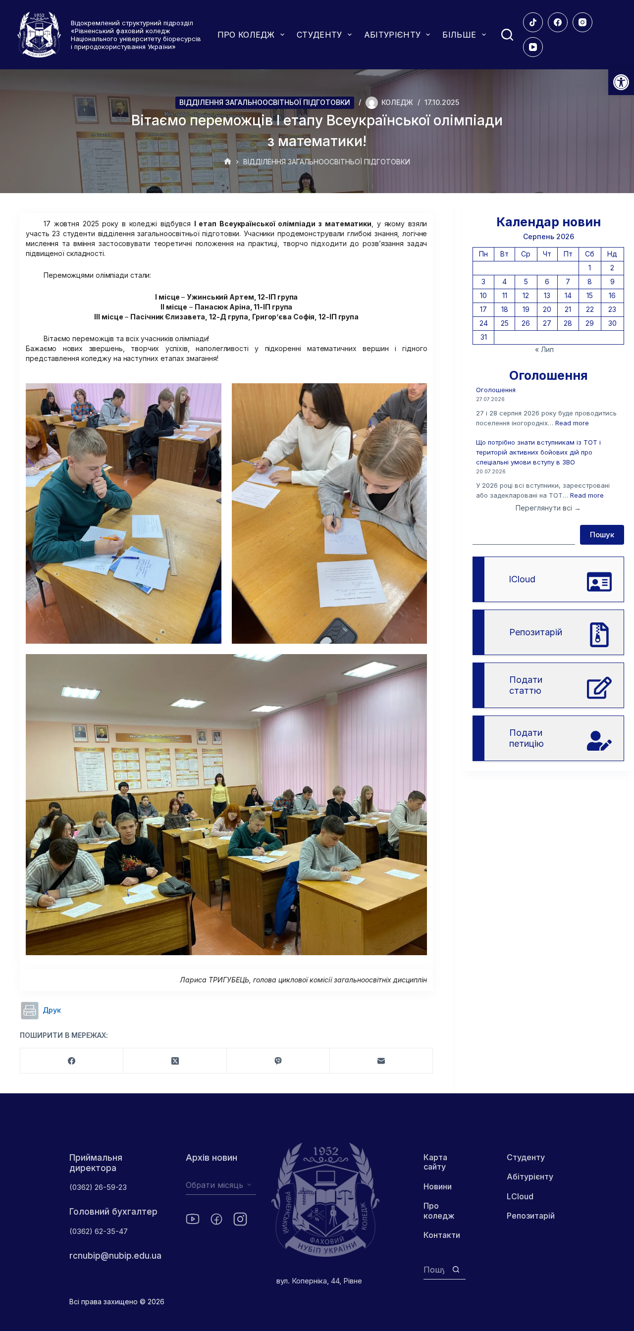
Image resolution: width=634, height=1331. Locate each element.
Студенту (526, 1157)
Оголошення (496, 390)
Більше (459, 35)
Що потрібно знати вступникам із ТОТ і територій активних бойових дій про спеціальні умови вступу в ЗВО (538, 452)
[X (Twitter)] (174, 1061)
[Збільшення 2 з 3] (414, 396)
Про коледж (439, 1210)
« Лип (544, 349)
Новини (437, 1186)
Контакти (441, 1235)
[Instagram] (582, 22)
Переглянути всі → (548, 508)
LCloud (520, 1196)
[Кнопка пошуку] (456, 1269)
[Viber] (278, 1061)
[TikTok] (533, 22)
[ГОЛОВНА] (227, 162)
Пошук (602, 534)
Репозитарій (531, 1216)
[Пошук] (507, 35)
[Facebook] (558, 22)
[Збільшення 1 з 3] (208, 396)
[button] (621, 82)
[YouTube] (533, 47)
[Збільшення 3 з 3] (414, 667)
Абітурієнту (530, 1176)
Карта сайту (435, 1162)
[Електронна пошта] (381, 1061)
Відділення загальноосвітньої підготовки (264, 102)
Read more (572, 423)
